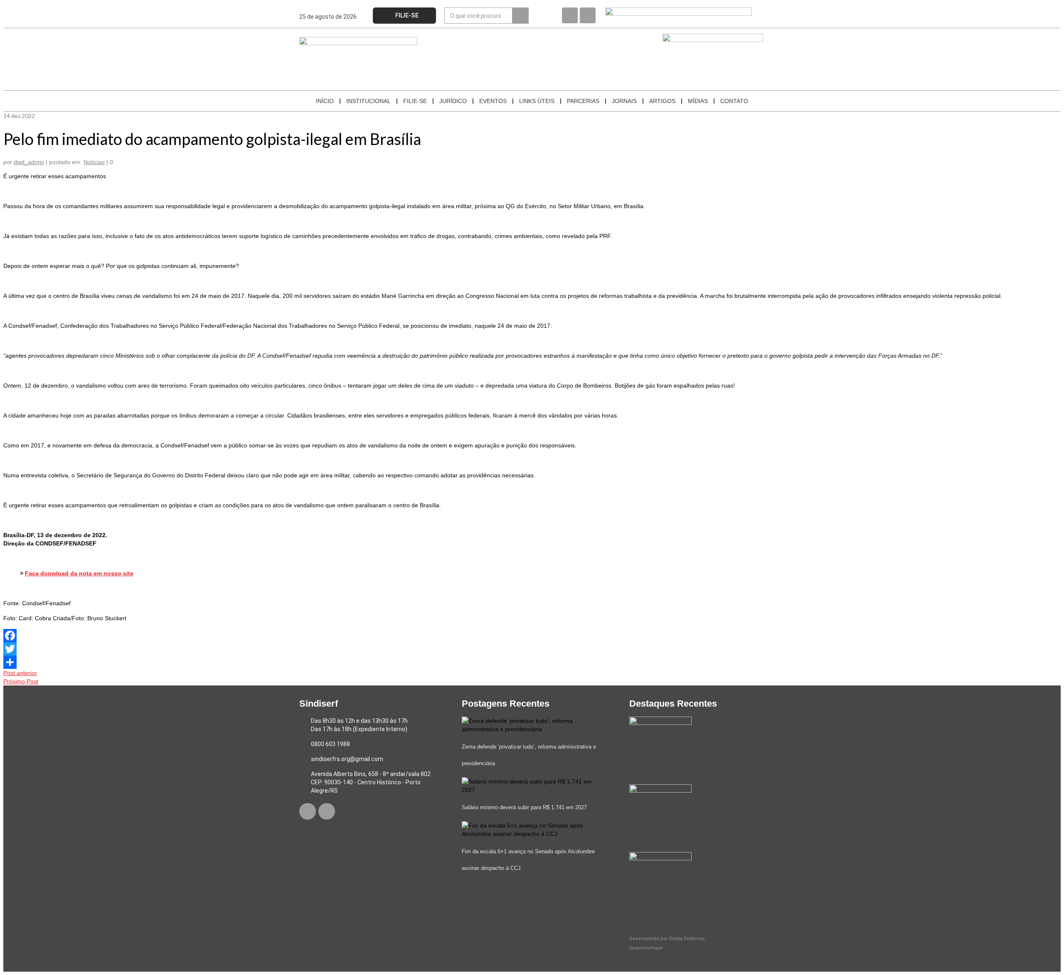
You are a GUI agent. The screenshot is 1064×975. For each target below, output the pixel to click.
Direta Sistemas (687, 938)
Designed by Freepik (646, 948)
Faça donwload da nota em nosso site (79, 573)
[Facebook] (570, 15)
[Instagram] (588, 15)
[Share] (532, 662)
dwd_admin (29, 162)
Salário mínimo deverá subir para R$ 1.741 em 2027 (524, 807)
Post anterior (20, 673)
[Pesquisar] (520, 15)
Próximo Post (20, 681)
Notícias (94, 162)
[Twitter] (532, 649)
